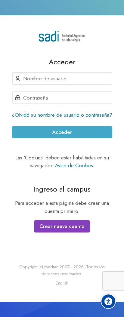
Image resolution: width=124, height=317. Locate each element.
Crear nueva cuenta (62, 226)
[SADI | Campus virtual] (62, 36)
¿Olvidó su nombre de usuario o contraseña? (62, 114)
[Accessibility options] (108, 301)
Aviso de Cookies (74, 165)
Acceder (62, 132)
